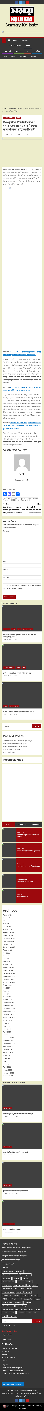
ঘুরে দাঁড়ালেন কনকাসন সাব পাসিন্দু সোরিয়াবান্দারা (15, 746)
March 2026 (7, 929)
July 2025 (6, 953)
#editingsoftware (8, 1282)
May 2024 (6, 994)
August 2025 (7, 950)
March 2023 (7, 1035)
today (29, 1313)
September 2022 (9, 1052)
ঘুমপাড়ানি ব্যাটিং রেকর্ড (9, 752)
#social (37, 1299)
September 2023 (9, 1017)
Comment (7, 531)
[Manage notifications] (4, 1406)
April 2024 (7, 997)
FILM (38, 1309)
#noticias (33, 1295)
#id (29, 1285)
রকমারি (24, 667)
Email (5, 569)
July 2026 (6, 918)
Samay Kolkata (22, 25)
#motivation (7, 1295)
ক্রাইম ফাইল (25, 40)
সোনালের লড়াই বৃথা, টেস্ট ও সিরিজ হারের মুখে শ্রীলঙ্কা (17, 740)
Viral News (12, 1316)
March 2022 (7, 1070)
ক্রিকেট (18, 832)
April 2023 (7, 1032)
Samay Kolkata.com (16, 1370)
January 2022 (8, 1076)
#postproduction (26, 1299)
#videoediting (21, 1306)
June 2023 (6, 1026)
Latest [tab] (8, 825)
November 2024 (9, 976)
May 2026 (6, 924)
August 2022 (7, 1055)
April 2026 (7, 926)
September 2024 (9, 982)
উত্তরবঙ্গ (5, 706)
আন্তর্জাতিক (37, 51)
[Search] (40, 40)
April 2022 (7, 1067)
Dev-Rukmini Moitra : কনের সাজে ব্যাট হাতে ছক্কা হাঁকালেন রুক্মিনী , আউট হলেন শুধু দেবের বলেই (12, 508)
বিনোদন (13, 56)
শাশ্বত (30, 629)
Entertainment (9, 117)
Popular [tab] (22, 825)
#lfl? (16, 1288)
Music (5, 1313)
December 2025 (9, 938)
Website (6, 578)
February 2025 (8, 967)
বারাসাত (18, 848)
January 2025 (8, 970)
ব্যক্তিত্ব (24, 629)
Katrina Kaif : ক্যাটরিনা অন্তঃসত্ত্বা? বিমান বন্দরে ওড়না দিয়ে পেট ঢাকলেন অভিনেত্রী (31, 508)
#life (22, 1288)
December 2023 (9, 1008)
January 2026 (8, 935)
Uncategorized (22, 879)
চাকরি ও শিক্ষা (23, 56)
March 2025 (7, 965)
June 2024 (6, 991)
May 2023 (6, 1029)
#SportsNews (7, 1302)
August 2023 (7, 1020)
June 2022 (6, 1061)
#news (25, 1295)
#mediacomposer (8, 1292)
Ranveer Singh (25, 500)
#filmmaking (7, 1285)
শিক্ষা (23, 848)
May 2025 (6, 959)
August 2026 (7, 915)
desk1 (6, 135)
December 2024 (9, 973)
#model (28, 1292)
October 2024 (8, 979)
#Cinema (16, 1278)
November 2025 (9, 941)
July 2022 (6, 1058)
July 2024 (6, 988)
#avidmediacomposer (10, 1275)
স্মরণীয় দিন (33, 56)
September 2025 (9, 947)
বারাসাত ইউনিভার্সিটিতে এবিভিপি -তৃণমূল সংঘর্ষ (15, 743)
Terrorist (21, 1313)
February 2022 (8, 1073)
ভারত (28, 51)
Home (4, 108)
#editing (25, 1278)
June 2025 (6, 956)
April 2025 (7, 962)
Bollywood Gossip (25, 498)
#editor (28, 1282)
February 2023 (8, 1038)
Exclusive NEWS (15, 46)
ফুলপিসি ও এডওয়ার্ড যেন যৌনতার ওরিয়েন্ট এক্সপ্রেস (17, 673)
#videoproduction (27, 1309)
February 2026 (8, 932)
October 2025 (8, 944)
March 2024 (7, 1000)
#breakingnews (25, 1275)
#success (18, 1302)
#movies (17, 1295)
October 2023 (8, 1014)
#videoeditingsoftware (10, 1309)
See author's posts (22, 480)
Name (5, 561)
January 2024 (8, 1006)
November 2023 (9, 1011)
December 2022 (9, 1044)
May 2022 (6, 1064)
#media (29, 1288)
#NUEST (6, 1299)
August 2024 (7, 985)
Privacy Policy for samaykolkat (13, 1384)
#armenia (19, 1271)
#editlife (20, 1282)
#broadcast (6, 1278)
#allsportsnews (8, 1271)
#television (28, 1302)
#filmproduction (19, 1285)
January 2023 (8, 1041)
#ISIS (35, 1285)
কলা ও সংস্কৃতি (7, 51)
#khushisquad (7, 1288)
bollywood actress (12, 498)
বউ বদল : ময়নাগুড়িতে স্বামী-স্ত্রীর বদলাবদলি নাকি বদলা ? (18, 712)
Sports (19, 894)
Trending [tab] (36, 825)
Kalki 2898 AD (15, 500)
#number (15, 1299)
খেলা (23, 832)
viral (4, 1316)
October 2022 (8, 1049)
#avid (27, 1271)
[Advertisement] (22, 83)
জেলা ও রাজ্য (19, 51)
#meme (19, 1292)
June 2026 (6, 921)
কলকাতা (28, 46)
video (35, 1313)
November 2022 (9, 1046)
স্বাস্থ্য (5, 56)
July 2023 (6, 1023)
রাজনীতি (15, 40)
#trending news (8, 1306)
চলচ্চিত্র (13, 629)
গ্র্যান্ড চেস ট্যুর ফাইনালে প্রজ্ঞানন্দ (11, 749)
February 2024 (8, 1003)
